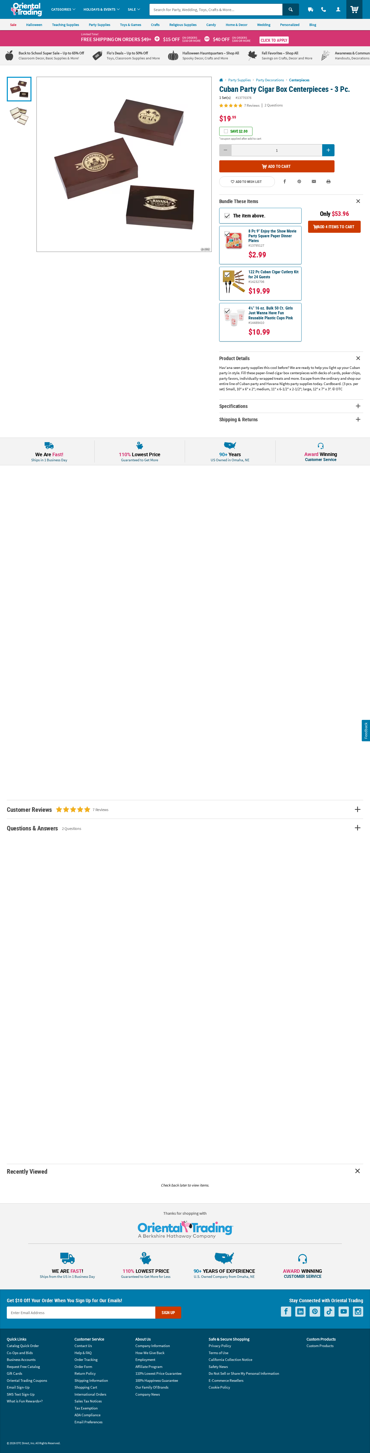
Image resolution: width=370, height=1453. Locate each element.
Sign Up (168, 1312)
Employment (145, 1359)
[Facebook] (286, 1312)
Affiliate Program (148, 1366)
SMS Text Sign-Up (20, 1394)
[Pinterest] (315, 1312)
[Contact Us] (323, 9)
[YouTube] (344, 1312)
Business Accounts (21, 1359)
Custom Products (320, 1345)
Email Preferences (88, 1422)
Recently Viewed (27, 1171)
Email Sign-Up (18, 1387)
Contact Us (83, 1345)
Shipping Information (91, 1380)
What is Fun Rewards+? (25, 1401)
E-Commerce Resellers (226, 1380)
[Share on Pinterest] (299, 181)
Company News (147, 1394)
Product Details (234, 358)
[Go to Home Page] (221, 80)
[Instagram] (358, 1312)
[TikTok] (329, 1312)
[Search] (290, 10)
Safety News (218, 1366)
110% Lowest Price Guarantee (158, 1373)
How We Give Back (149, 1352)
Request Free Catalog (23, 1366)
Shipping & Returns (238, 419)
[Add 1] (328, 150)
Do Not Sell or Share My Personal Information (244, 1373)
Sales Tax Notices (88, 1401)
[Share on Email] (314, 181)
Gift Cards (14, 1373)
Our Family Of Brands (151, 1387)
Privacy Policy (220, 1345)
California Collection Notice (230, 1359)
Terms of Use (218, 1352)
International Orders (90, 1394)
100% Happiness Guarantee (156, 1380)
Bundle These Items (238, 201)
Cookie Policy (219, 1387)
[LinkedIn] (300, 1312)
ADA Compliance (87, 1414)
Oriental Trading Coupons (27, 1380)
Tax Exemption (86, 1408)
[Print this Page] (328, 181)
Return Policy (85, 1373)
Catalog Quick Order (23, 1345)
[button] (124, 164)
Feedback (365, 730)
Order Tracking (86, 1359)
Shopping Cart (86, 1387)
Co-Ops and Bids (20, 1352)
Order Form (83, 1366)
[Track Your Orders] (310, 9)
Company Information (152, 1345)
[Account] (338, 9)
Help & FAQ (83, 1352)
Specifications (233, 406)
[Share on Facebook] (285, 181)
